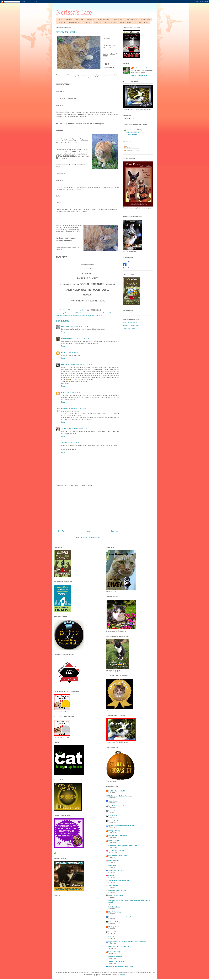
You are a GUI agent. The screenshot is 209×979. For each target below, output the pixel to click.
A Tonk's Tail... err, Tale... (116, 850)
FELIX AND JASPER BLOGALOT (119, 947)
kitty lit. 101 (79, 19)
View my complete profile (139, 75)
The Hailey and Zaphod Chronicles (120, 796)
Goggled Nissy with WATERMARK (132, 133)
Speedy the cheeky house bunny (119, 880)
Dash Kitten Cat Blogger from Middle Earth (122, 846)
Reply (63, 332)
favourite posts (145, 19)
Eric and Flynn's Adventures (117, 835)
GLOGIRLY (112, 875)
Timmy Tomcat (66, 428)
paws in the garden (125, 22)
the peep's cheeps (110, 22)
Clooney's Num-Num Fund (117, 890)
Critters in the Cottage (115, 895)
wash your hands (97, 315)
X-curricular (87, 22)
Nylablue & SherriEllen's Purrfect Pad (121, 826)
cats (72, 313)
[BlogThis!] (94, 310)
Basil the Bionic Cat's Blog (117, 791)
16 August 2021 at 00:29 (72, 392)
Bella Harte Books (114, 907)
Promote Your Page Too (129, 268)
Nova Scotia (114, 313)
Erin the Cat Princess (68, 364)
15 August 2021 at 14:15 (82, 326)
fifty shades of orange (141, 22)
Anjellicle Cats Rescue (130, 322)
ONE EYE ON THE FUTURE (117, 855)
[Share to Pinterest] (100, 310)
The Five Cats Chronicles (116, 962)
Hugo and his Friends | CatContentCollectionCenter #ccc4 (127, 942)
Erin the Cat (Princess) (116, 821)
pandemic (59, 315)
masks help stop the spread (101, 313)
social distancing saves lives (72, 315)
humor (84, 313)
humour (89, 313)
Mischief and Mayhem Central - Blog (120, 966)
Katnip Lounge (113, 937)
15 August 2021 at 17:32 (81, 338)
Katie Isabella (112, 816)
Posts (128, 147)
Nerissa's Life (74, 12)
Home (60, 19)
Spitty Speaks (113, 885)
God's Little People (129, 328)
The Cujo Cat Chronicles (116, 927)
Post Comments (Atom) (92, 537)
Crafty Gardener (113, 860)
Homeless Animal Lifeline (131, 325)
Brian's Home (112, 811)
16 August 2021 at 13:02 (78, 408)
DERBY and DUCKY (115, 841)
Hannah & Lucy (113, 932)
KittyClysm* (112, 865)
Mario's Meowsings (114, 912)
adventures (69, 19)
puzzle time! (90, 19)
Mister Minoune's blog (115, 957)
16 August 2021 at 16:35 (79, 428)
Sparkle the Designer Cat (116, 806)
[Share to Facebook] (98, 310)
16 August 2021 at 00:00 (84, 364)
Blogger (122, 975)
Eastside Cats (65, 408)
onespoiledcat (113, 801)
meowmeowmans (67, 338)
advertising (97, 22)
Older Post (114, 531)
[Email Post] (88, 310)
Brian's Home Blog (67, 326)
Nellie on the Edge (114, 922)
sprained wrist (86, 315)
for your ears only (74, 22)
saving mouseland (103, 19)
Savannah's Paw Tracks (116, 870)
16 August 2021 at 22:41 (75, 442)
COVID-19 (78, 313)
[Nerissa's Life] (124, 266)
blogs (62, 313)
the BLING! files (117, 19)
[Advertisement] (87, 508)
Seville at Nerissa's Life (141, 68)
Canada (67, 313)
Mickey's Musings (114, 831)
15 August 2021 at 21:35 (74, 352)
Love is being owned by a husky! (119, 917)
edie (62, 392)
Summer (64, 442)
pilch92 (63, 352)
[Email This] (92, 310)
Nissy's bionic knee (131, 19)
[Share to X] (96, 310)
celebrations (61, 22)
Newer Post (61, 531)
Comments (129, 150)
